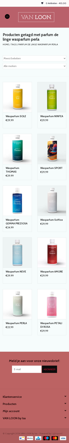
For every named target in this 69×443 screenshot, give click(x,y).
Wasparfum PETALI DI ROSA (51, 324)
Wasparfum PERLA (16, 323)
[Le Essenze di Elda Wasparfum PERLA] (17, 304)
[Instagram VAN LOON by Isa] (38, 380)
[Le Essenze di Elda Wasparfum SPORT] (51, 149)
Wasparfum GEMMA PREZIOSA (16, 221)
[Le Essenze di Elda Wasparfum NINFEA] (51, 97)
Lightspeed (57, 433)
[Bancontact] (21, 438)
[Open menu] (7, 16)
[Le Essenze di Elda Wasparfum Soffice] (51, 201)
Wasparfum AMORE (51, 271)
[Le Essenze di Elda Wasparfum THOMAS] (17, 149)
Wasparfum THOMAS (12, 169)
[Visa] (62, 438)
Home (6, 44)
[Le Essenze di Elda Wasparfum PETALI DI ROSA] (51, 304)
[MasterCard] (54, 438)
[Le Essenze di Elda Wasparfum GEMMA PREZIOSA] (17, 201)
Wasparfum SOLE (16, 116)
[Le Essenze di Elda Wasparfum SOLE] (17, 97)
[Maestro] (46, 438)
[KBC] (38, 438)
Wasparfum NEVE (16, 271)
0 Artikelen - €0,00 (55, 3)
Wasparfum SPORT (51, 168)
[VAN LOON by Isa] (41, 16)
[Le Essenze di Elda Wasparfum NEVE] (17, 252)
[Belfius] (30, 438)
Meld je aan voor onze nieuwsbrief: (34, 361)
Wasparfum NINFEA (51, 116)
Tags (14, 44)
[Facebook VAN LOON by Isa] (31, 380)
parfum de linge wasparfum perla (38, 44)
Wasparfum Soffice (51, 219)
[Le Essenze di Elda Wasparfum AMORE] (51, 252)
